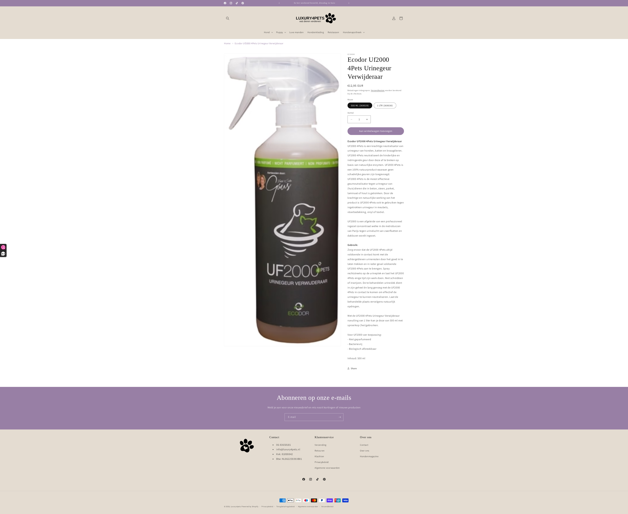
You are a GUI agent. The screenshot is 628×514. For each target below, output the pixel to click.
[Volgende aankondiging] (348, 3)
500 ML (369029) (360, 105)
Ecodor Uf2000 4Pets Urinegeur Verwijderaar (259, 43)
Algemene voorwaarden (327, 467)
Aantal (351, 113)
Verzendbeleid (327, 506)
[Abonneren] (339, 417)
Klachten (319, 456)
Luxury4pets (236, 506)
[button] (227, 18)
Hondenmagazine (369, 456)
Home (227, 43)
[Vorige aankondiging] (279, 3)
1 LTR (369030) (385, 105)
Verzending (320, 444)
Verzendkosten (378, 90)
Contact (364, 444)
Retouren (320, 450)
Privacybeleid (322, 462)
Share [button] (354, 368)
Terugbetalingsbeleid (285, 506)
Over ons (364, 450)
